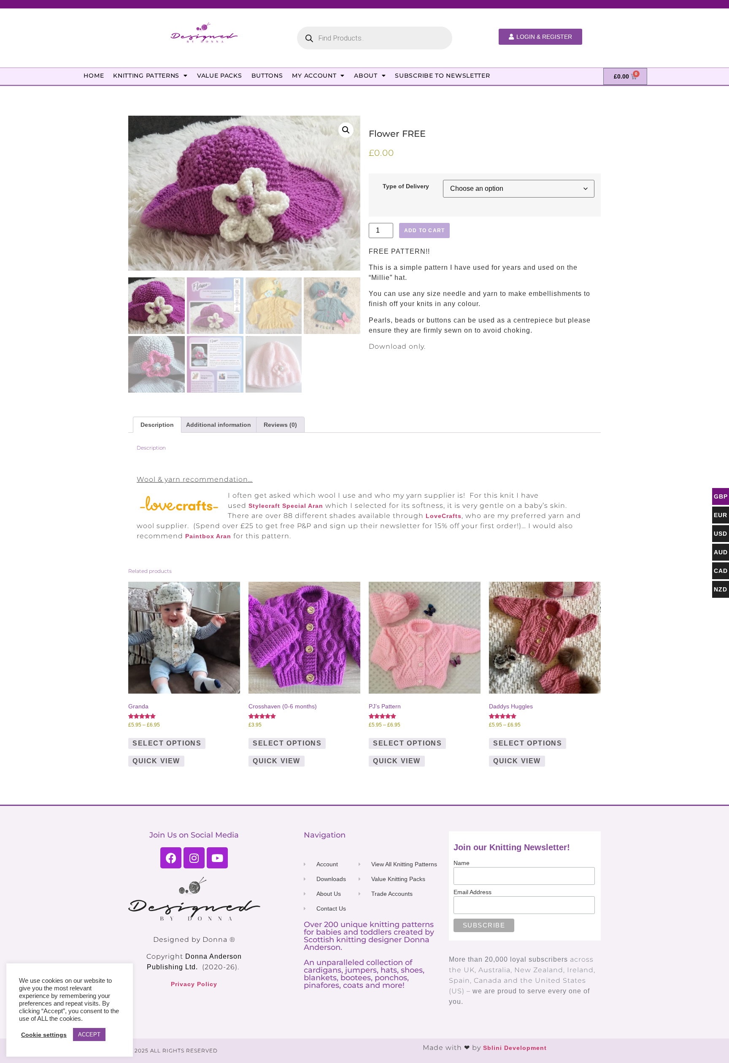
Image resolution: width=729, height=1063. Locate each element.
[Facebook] (170, 857)
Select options (166, 743)
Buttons (267, 75)
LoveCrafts (444, 516)
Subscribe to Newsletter (442, 75)
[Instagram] (194, 857)
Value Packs (219, 75)
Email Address (472, 892)
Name (462, 863)
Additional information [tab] (218, 424)
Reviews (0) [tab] (280, 424)
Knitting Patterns (146, 75)
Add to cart (424, 230)
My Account (314, 75)
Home (94, 75)
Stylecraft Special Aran (285, 505)
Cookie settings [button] (44, 1034)
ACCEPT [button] (89, 1034)
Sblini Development (515, 1047)
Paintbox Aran (208, 536)
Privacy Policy (194, 984)
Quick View (156, 761)
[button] (346, 130)
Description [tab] (157, 424)
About (366, 75)
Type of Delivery (406, 186)
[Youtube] (217, 857)
